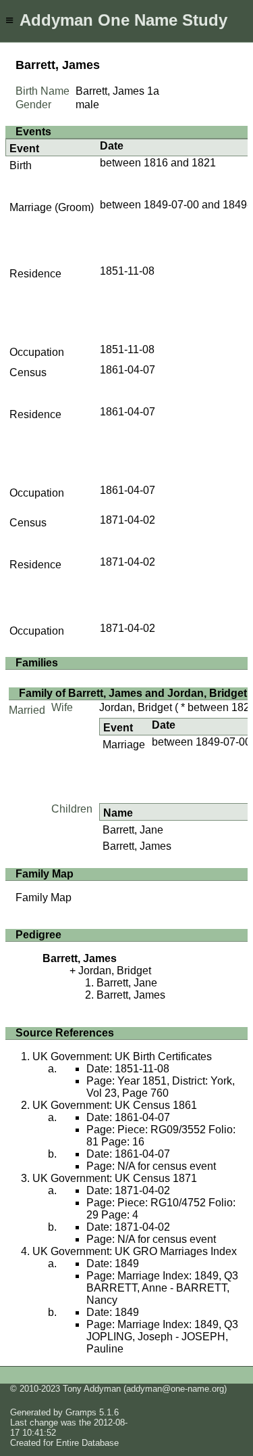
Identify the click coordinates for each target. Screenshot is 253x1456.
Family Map (44, 897)
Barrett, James (137, 846)
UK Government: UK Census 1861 (114, 1105)
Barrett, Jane (133, 830)
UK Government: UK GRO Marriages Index (134, 1251)
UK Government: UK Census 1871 (114, 1178)
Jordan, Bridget (135, 707)
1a (153, 91)
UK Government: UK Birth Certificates (122, 1056)
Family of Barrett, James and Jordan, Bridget (133, 693)
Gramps (80, 1412)
